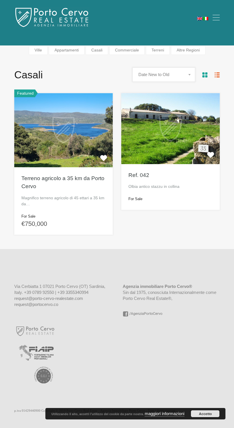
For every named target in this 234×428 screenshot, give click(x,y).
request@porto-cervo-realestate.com (48, 298)
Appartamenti (67, 50)
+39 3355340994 (72, 292)
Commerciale (127, 50)
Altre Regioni (188, 50)
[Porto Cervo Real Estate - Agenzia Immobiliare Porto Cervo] (52, 25)
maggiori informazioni (164, 413)
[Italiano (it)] (205, 17)
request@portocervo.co (36, 304)
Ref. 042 (138, 175)
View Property (63, 152)
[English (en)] (199, 17)
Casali (96, 50)
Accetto (205, 413)
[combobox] (163, 74)
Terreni (158, 50)
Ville (38, 50)
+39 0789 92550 (39, 292)
